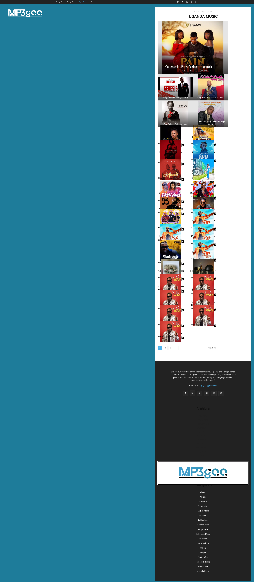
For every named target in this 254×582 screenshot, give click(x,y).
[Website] (191, 2)
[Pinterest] (183, 2)
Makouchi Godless (189, 71)
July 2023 (203, 455)
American (94, 2)
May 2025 (203, 416)
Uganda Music (84, 2)
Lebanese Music (203, 534)
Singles (203, 552)
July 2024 (203, 432)
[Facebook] (174, 2)
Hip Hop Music (203, 520)
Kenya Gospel (72, 2)
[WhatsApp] (196, 2)
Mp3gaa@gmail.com (208, 385)
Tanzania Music (203, 566)
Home (196, 11)
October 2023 (203, 443)
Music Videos (203, 543)
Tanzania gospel (203, 562)
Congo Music (203, 506)
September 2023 (203, 447)
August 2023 (203, 451)
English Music (203, 510)
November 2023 (203, 439)
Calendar (203, 501)
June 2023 (203, 459)
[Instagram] (178, 2)
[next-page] (176, 348)
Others (203, 548)
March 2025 (203, 420)
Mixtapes (203, 538)
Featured (203, 515)
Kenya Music (60, 2)
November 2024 (203, 428)
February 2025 (203, 424)
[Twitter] (187, 2)
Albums (203, 492)
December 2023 (203, 435)
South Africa (203, 557)
